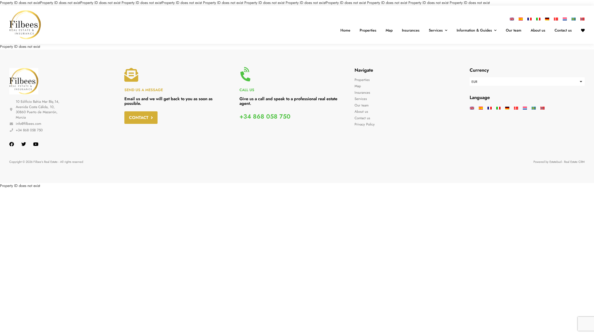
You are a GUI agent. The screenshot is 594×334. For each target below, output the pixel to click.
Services (436, 30)
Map (389, 30)
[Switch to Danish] (556, 19)
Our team (513, 30)
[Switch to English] (513, 19)
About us (538, 30)
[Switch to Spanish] (520, 19)
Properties (368, 30)
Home (345, 30)
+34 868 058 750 (265, 116)
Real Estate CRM (574, 162)
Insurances (411, 30)
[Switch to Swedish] (573, 19)
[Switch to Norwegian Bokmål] (581, 19)
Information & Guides (474, 30)
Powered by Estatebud (547, 162)
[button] (527, 81)
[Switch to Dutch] (564, 19)
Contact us (563, 30)
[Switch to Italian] (538, 19)
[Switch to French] (529, 19)
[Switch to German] (547, 19)
